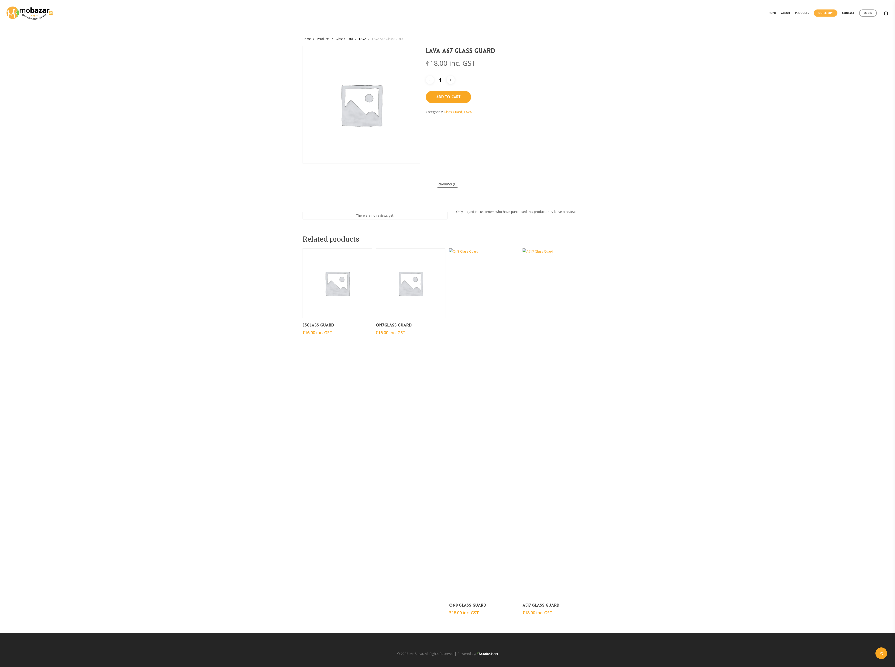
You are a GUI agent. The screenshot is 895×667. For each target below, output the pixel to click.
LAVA (362, 39)
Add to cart (448, 96)
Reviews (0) (447, 184)
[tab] (447, 184)
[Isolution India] (487, 653)
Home (307, 39)
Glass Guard (344, 39)
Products (323, 39)
